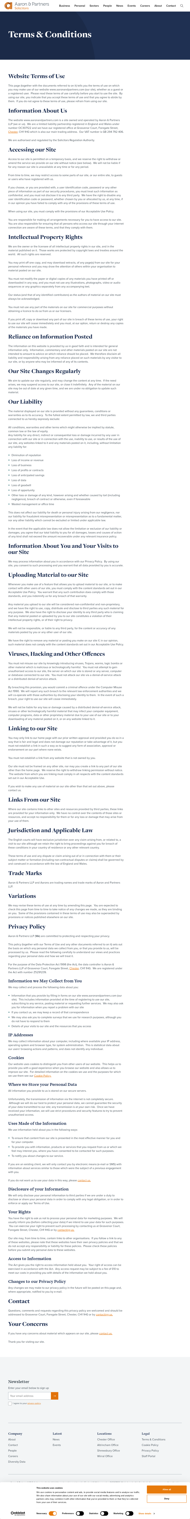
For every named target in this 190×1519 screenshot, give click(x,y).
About (158, 6)
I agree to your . (27, 1403)
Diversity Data (16, 1462)
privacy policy (34, 1403)
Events (132, 6)
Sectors (94, 6)
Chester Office (106, 1439)
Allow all (167, 1489)
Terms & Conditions (153, 1439)
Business (64, 6)
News (119, 6)
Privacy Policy (150, 1450)
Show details (145, 1513)
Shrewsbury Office (108, 1450)
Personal (79, 6)
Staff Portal (148, 1456)
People (107, 6)
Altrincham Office (108, 1445)
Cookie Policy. (42, 1076)
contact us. (84, 1180)
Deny (166, 1498)
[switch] (80, 1513)
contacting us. (65, 1230)
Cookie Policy (150, 1445)
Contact (171, 6)
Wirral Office (105, 1456)
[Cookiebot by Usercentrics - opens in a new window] (18, 1513)
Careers (145, 6)
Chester (13, 132)
